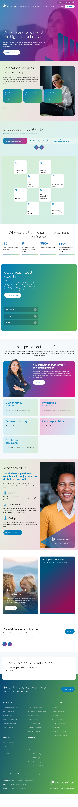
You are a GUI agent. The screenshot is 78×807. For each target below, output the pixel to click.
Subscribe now (67, 689)
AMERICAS (10, 310)
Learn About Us (46, 6)
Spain (24, 784)
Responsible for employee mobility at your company (13, 140)
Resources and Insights (57, 6)
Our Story (54, 707)
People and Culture (8, 711)
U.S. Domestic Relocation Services (32, 94)
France (13, 784)
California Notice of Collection (36, 765)
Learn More (8, 99)
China (12, 788)
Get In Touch (70, 6)
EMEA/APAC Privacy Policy (35, 758)
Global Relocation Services (10, 94)
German (42, 774)
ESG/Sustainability (57, 719)
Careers (30, 742)
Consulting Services (33, 719)
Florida (27, 780)
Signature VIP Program (34, 731)
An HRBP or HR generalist (37, 140)
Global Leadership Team (59, 731)
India (17, 788)
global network (12, 285)
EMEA (8, 316)
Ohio (31, 780)
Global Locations (56, 727)
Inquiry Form (6, 750)
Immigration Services (51, 93)
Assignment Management (35, 727)
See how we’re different (11, 532)
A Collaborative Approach (10, 707)
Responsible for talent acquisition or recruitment (61, 140)
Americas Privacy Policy (34, 754)
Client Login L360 (32, 746)
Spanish (31, 774)
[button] (73, 2)
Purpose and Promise (58, 711)
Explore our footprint (12, 295)
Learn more (38, 382)
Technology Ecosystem (9, 723)
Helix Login (31, 750)
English (26, 774)
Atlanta (13, 780)
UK (28, 784)
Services (31, 703)
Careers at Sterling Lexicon (59, 735)
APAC (8, 323)
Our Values (55, 715)
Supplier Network (8, 727)
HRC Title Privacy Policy (34, 762)
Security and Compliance (10, 719)
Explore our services (10, 52)
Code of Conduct (7, 754)
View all (69, 631)
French (37, 774)
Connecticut (20, 780)
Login (67, 2)
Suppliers (60, 2)
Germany (18, 784)
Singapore (23, 788)
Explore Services (34, 6)
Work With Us (23, 6)
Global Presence (7, 715)
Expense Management (34, 723)
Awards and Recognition (58, 723)
